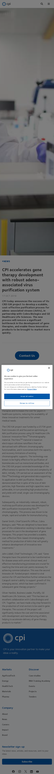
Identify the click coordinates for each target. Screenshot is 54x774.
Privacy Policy (32, 389)
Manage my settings (27, 403)
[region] (27, 387)
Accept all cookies (27, 396)
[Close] (49, 368)
